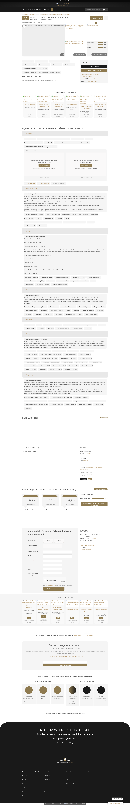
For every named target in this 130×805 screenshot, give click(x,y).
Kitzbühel (86, 456)
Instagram (90, 779)
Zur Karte (83, 543)
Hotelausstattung (31, 188)
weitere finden (43, 698)
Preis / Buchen (97, 18)
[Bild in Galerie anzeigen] (75, 32)
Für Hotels (24, 775)
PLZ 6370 (89, 453)
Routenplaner (104, 417)
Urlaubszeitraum (32, 540)
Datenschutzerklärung (50, 585)
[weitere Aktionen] (106, 18)
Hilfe (69, 0)
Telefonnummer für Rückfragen (33, 574)
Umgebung (29, 375)
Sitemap (24, 795)
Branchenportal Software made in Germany (54, 803)
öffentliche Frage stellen (65, 665)
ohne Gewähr (77, 635)
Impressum (68, 775)
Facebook (90, 775)
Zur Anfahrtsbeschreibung (87, 545)
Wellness (28, 319)
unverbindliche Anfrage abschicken (54, 589)
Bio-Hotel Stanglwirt (30, 104)
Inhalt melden (89, 635)
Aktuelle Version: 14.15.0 (79, 803)
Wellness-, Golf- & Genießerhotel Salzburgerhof (86, 107)
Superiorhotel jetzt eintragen (65, 743)
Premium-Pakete (48, 791)
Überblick (28, 133)
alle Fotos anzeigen (80, 54)
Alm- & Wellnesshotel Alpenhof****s (28, 606)
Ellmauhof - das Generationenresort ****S (44, 105)
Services (28, 231)
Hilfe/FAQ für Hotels (48, 775)
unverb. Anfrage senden (94, 70)
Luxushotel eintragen (49, 787)
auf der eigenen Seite (87, 698)
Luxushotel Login (64, 0)
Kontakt (90, 479)
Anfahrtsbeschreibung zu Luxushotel (90, 74)
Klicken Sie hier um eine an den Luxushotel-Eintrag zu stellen (66, 656)
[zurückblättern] (26, 40)
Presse (24, 783)
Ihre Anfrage (31, 555)
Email (29, 569)
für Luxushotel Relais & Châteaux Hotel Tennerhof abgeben (28, 699)
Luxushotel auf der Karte (88, 76)
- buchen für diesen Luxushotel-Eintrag (101, 698)
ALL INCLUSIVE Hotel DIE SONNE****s (57, 105)
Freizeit (28, 334)
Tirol (88, 458)
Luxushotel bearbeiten (49, 783)
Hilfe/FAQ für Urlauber (49, 779)
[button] (43, 40)
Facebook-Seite (31, 183)
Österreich (85, 460)
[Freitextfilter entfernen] (104, 9)
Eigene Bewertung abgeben (101, 489)
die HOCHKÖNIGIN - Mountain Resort (58, 608)
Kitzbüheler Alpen (90, 467)
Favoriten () (116, 803)
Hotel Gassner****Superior (72, 103)
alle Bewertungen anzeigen (100, 54)
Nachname (31, 565)
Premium (104, 94)
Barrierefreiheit (118, 799)
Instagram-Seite (45, 183)
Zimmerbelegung (32, 545)
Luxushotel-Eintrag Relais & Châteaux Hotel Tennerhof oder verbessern (72, 700)
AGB (67, 779)
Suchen (106, 9)
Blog (40, 9)
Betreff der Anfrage (33, 551)
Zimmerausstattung (31, 290)
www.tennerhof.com (92, 81)
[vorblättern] (61, 40)
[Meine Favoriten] (52, 9)
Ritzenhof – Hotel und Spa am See (100, 105)
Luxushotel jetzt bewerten (94, 504)
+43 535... (87, 78)
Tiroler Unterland (84, 469)
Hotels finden (27, 9)
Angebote (35, 9)
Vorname (30, 561)
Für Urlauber (25, 779)
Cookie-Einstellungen (44, 165)
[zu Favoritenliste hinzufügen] (24, 26)
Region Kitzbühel (99, 467)
